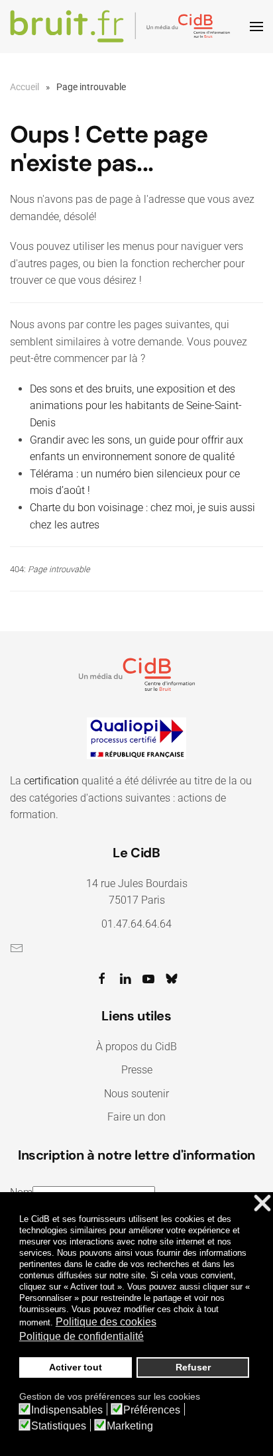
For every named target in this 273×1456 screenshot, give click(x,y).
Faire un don (136, 1117)
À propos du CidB (136, 1046)
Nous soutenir (136, 1093)
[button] (256, 26)
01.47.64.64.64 (136, 924)
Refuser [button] (193, 1367)
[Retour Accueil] (122, 26)
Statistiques (58, 1426)
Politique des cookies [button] (106, 1321)
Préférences (151, 1410)
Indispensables (67, 1410)
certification (51, 780)
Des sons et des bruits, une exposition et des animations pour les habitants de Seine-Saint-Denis (136, 406)
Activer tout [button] (75, 1367)
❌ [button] (262, 1203)
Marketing (130, 1426)
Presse (136, 1069)
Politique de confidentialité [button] (81, 1336)
